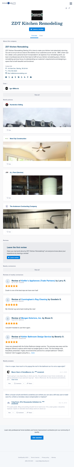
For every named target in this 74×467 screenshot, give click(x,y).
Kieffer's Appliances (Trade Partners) (38, 280)
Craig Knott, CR (16, 402)
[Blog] (24, 77)
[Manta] (18, 77)
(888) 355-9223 (29, 461)
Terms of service (35, 457)
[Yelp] (21, 77)
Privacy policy (45, 457)
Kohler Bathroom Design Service (36, 336)
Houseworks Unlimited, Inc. (33, 402)
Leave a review (38, 29)
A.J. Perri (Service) (16, 172)
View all (37, 95)
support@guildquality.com (42, 461)
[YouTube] (12, 77)
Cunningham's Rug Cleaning (34, 299)
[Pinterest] (28, 77)
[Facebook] (6, 77)
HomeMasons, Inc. (28, 372)
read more (14, 379)
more (33, 353)
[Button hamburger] (71, 4)
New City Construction (18, 138)
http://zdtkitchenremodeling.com (17, 73)
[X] (9, 77)
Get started (37, 437)
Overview (34, 36)
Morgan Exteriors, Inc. (31, 318)
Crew (41, 36)
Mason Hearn (15, 372)
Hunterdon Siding (16, 105)
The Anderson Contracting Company (23, 206)
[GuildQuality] (9, 3)
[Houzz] (15, 77)
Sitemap (53, 457)
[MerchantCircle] (31, 77)
